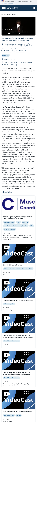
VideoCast (5, 15)
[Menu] (34, 8)
